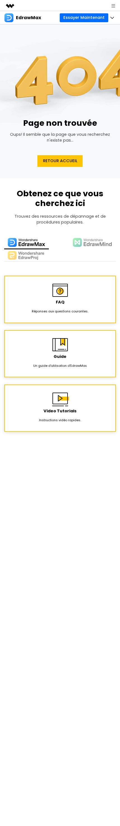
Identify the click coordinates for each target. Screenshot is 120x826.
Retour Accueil (60, 161)
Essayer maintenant (84, 17)
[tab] (26, 242)
